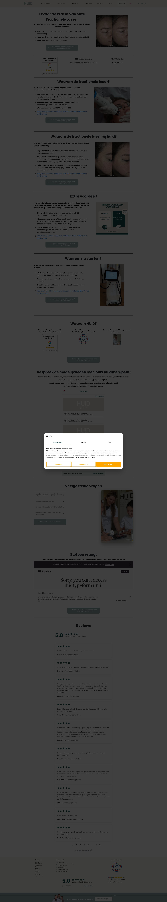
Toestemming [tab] (57, 442)
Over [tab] (109, 442)
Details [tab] (83, 442)
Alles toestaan (108, 464)
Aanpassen (58, 464)
